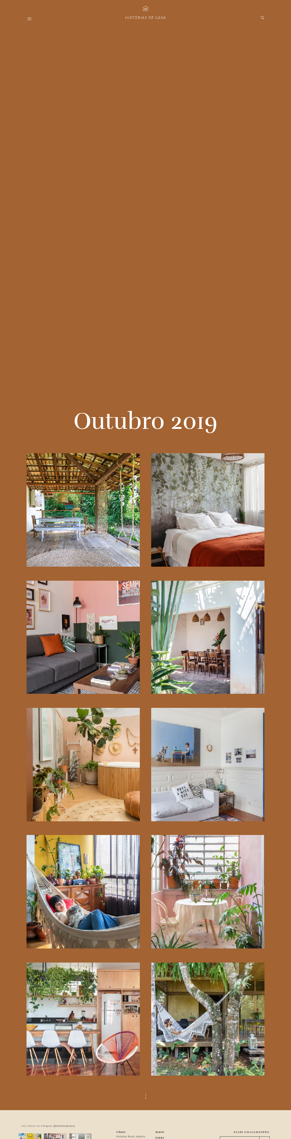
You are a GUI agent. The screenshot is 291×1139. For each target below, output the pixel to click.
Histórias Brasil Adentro (130, 1137)
